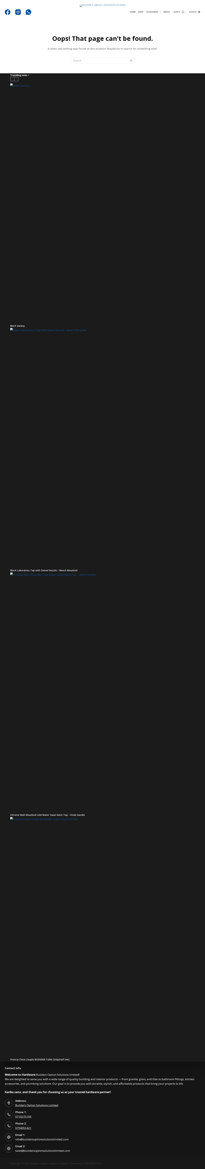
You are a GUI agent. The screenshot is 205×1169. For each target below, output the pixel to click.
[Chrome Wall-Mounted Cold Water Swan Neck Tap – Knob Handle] (102, 692)
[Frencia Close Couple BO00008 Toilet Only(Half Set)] (102, 937)
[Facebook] (7, 12)
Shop (141, 12)
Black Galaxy (17, 325)
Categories (152, 12)
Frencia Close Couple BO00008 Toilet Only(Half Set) (39, 1059)
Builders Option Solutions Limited (36, 1105)
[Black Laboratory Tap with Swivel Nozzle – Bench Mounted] (102, 448)
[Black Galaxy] (102, 203)
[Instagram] (18, 12)
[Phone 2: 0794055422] (9, 1126)
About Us (168, 12)
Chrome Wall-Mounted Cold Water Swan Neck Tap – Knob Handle (47, 814)
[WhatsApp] (28, 12)
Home (133, 12)
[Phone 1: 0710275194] (9, 1114)
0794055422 (23, 1128)
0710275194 (23, 1116)
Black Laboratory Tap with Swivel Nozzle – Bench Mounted (43, 570)
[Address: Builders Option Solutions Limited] (9, 1103)
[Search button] (131, 60)
